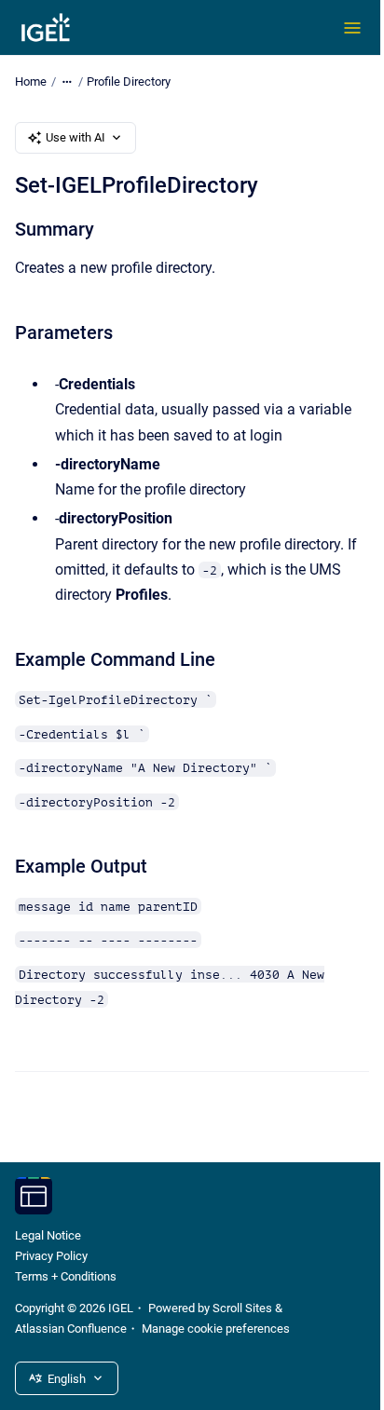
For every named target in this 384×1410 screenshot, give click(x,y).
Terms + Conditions (66, 1276)
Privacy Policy (51, 1256)
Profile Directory (129, 81)
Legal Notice (48, 1235)
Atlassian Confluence (71, 1328)
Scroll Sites (242, 1308)
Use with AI (75, 137)
